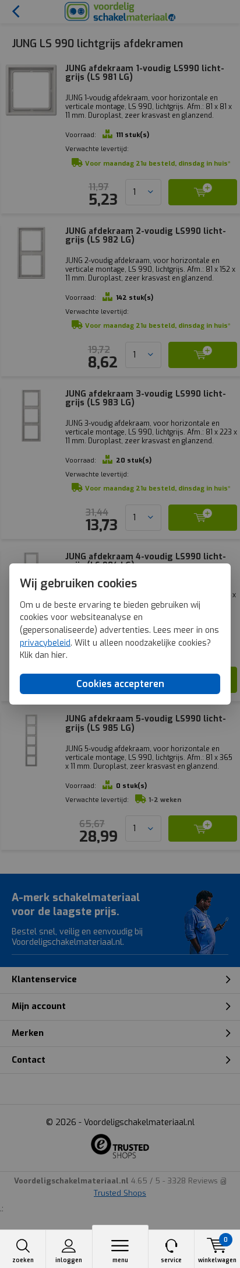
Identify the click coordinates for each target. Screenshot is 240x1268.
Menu (120, 1260)
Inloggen (68, 1260)
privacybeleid (45, 643)
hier (58, 655)
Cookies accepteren (120, 684)
